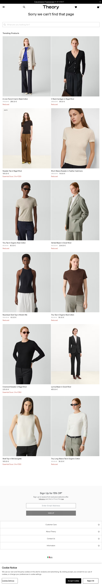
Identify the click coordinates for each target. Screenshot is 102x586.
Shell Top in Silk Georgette (12, 459)
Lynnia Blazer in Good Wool (61, 387)
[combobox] (51, 24)
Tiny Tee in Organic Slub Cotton (14, 243)
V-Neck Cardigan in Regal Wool (62, 99)
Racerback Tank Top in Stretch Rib (15, 315)
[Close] (100, 2)
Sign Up (51, 513)
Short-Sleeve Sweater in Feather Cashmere (67, 171)
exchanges (50, 2)
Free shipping (39, 2)
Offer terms (42, 499)
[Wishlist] (76, 7)
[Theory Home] (51, 7)
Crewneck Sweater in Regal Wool (15, 387)
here (62, 499)
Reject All (90, 581)
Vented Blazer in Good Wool (61, 243)
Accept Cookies (73, 581)
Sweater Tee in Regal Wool (12, 171)
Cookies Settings (8, 581)
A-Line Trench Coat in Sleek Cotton (15, 99)
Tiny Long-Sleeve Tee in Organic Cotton (65, 459)
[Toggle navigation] (3, 7)
